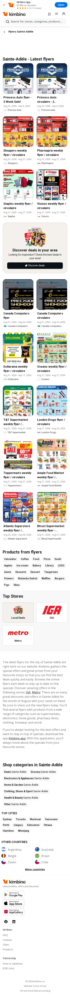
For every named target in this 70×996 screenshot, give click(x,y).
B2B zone (8, 968)
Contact (7, 940)
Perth (6, 825)
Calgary (18, 825)
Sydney (7, 819)
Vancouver (51, 819)
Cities (6, 944)
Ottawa (48, 825)
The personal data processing (35, 990)
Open (61, 4)
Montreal (35, 819)
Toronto (21, 819)
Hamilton (8, 830)
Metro (36, 692)
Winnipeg (23, 830)
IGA (28, 692)
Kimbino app (17, 738)
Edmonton (33, 825)
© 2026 (35, 981)
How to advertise (13, 963)
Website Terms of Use (35, 986)
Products (8, 949)
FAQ (5, 935)
